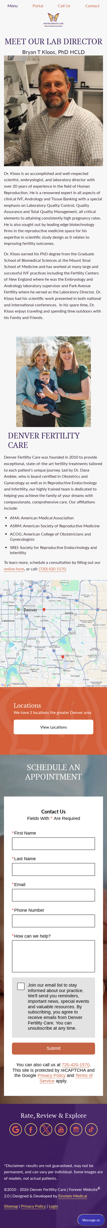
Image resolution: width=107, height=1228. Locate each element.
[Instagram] (76, 1129)
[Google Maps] (15, 1129)
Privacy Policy (51, 1075)
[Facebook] (31, 1129)
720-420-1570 (76, 1064)
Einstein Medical (72, 1196)
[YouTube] (61, 1129)
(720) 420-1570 (52, 569)
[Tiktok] (91, 1129)
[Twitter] (46, 1129)
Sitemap (11, 1206)
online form (14, 569)
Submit (53, 1048)
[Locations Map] (53, 633)
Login (53, 1206)
